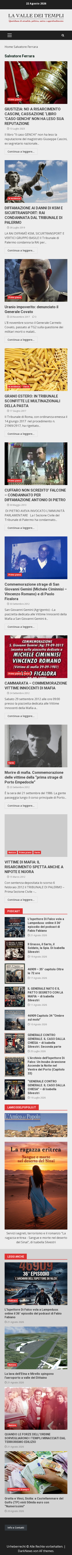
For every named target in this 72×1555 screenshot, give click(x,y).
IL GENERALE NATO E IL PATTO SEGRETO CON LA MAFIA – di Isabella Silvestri (15, 997)
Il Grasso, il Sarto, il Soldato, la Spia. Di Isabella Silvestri (15, 950)
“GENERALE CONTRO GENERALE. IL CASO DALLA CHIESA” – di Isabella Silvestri (15, 1089)
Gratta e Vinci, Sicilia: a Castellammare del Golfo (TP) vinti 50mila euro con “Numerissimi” (36, 1472)
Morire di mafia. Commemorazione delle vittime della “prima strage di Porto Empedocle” (36, 746)
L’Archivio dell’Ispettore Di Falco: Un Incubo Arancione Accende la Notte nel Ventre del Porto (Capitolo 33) (15, 1066)
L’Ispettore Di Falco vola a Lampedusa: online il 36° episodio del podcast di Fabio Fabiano (15, 927)
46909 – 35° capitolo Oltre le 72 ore (15, 973)
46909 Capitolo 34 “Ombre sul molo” (15, 1020)
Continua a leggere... (21, 151)
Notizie (12, 852)
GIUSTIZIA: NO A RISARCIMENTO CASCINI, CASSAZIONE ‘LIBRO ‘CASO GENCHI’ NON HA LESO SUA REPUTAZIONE (36, 82)
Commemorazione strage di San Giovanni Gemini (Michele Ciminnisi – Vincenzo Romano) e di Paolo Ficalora (36, 557)
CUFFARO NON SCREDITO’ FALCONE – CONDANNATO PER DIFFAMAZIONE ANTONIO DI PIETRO (36, 463)
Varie (26, 386)
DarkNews (25, 1551)
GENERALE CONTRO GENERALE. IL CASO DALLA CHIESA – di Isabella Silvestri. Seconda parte (15, 1043)
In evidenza (14, 198)
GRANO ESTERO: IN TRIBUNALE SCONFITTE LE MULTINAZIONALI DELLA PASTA (36, 369)
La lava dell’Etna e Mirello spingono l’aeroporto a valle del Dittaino (36, 1348)
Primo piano (14, 99)
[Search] (63, 35)
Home (9, 47)
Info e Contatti (16, 1527)
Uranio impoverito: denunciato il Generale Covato (36, 280)
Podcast (12, 1300)
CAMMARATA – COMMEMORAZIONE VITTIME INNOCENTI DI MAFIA (36, 656)
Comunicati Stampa (18, 1489)
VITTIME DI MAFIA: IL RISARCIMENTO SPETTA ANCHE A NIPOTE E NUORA (36, 835)
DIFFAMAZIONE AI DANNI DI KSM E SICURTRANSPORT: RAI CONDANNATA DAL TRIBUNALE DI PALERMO (36, 181)
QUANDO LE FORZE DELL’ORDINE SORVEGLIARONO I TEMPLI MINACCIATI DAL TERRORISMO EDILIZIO (36, 1408)
